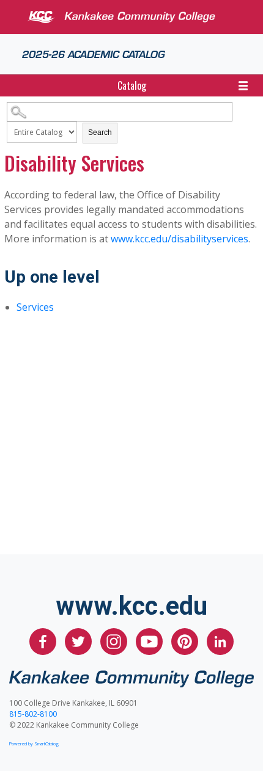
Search (100, 132)
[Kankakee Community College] (141, 17)
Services (35, 307)
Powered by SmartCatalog (34, 743)
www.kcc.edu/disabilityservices (179, 238)
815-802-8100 (33, 714)
